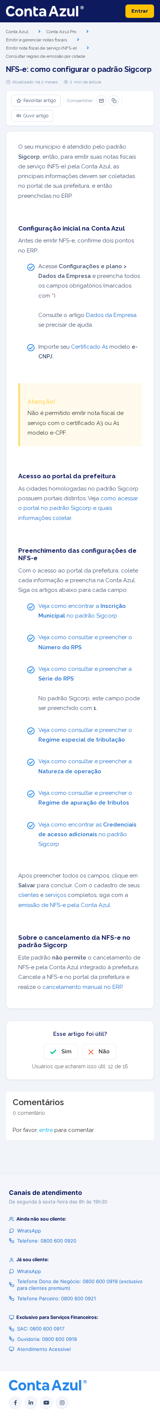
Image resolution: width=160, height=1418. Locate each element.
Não (104, 1051)
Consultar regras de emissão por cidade (45, 56)
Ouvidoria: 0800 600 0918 (47, 1339)
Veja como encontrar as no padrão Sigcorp (87, 834)
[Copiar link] (114, 100)
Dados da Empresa (111, 315)
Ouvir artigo (35, 115)
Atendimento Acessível (44, 1349)
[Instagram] (62, 1402)
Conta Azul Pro (61, 31)
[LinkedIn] (31, 1402)
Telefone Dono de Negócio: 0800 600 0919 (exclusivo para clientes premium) (80, 1284)
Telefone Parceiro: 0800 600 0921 (56, 1298)
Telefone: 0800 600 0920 (46, 1241)
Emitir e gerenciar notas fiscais (36, 39)
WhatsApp (29, 1231)
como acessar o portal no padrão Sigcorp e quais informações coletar (78, 508)
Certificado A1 (89, 346)
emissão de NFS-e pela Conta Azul (64, 905)
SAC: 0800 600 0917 (40, 1329)
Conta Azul (17, 31)
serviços (55, 895)
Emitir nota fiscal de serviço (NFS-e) (41, 48)
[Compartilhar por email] (101, 100)
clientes (28, 895)
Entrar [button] (139, 11)
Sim (66, 1051)
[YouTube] (46, 1402)
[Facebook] (15, 1402)
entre (46, 1130)
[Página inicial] (45, 11)
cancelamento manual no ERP (82, 987)
